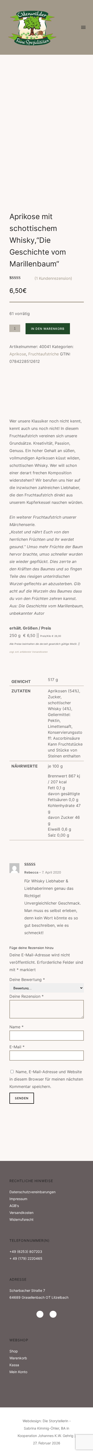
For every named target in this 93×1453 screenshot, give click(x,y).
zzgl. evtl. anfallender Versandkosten (28, 651)
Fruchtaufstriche (43, 353)
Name (16, 1026)
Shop (13, 1351)
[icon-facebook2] (53, 1314)
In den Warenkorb (47, 329)
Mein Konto (18, 1372)
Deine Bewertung (27, 979)
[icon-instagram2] (41, 1314)
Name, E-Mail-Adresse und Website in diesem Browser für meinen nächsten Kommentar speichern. (46, 1079)
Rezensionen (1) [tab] (23, 406)
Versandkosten (21, 1212)
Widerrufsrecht (21, 1219)
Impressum (18, 1199)
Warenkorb (18, 1358)
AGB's (14, 1206)
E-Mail (17, 1046)
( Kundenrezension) (53, 278)
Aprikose (17, 353)
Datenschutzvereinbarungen (32, 1192)
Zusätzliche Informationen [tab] (35, 397)
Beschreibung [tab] (22, 389)
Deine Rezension (26, 996)
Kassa (14, 1365)
